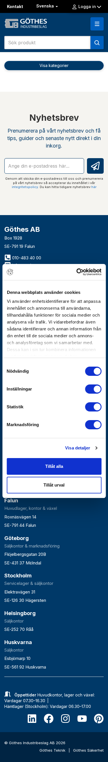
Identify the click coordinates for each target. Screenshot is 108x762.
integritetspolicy (25, 187)
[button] (97, 23)
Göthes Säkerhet (88, 750)
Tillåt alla (54, 466)
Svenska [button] (45, 5)
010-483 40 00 (26, 258)
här (93, 187)
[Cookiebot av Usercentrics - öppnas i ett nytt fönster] (76, 272)
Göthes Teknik (53, 750)
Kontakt (15, 6)
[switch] (93, 389)
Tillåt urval (54, 485)
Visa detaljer (77, 447)
